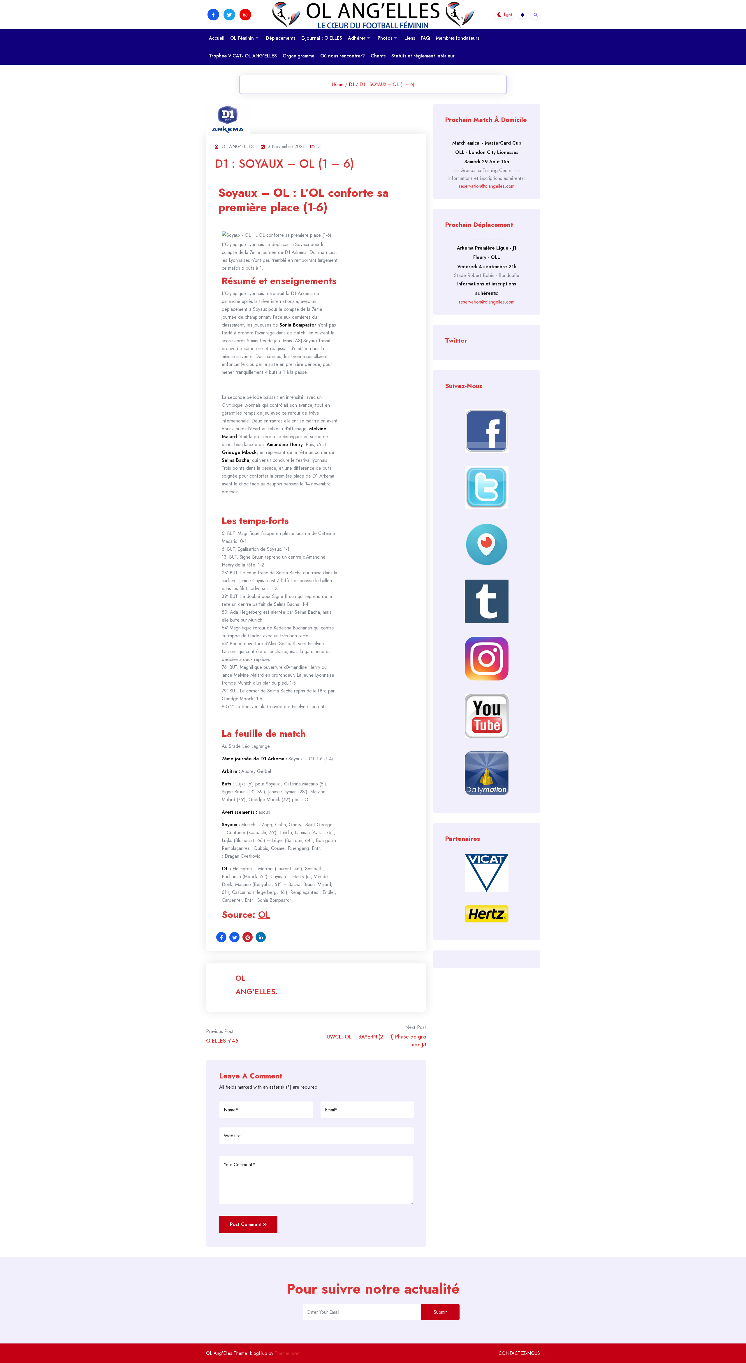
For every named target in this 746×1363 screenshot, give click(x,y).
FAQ (425, 38)
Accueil (216, 38)
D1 (351, 84)
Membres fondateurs (457, 38)
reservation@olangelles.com (486, 186)
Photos (385, 38)
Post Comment (246, 1224)
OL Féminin (242, 38)
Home (338, 84)
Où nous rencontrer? (342, 55)
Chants (378, 55)
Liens (409, 38)
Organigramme (298, 55)
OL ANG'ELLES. (256, 985)
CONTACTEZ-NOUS (519, 1353)
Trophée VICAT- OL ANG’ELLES (243, 55)
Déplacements (280, 38)
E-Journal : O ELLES (321, 38)
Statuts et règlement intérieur (423, 55)
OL (264, 914)
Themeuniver (287, 1353)
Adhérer (356, 38)
